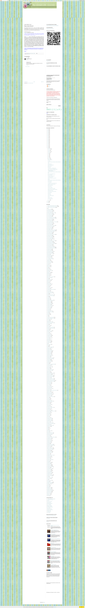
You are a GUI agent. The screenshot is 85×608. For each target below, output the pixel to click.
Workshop (48, 495)
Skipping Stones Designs (50, 444)
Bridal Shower (49, 280)
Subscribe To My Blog (49, 459)
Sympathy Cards (49, 462)
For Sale (48, 332)
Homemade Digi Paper (50, 358)
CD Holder (48, 297)
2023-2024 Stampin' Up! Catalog (51, 243)
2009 (48, 146)
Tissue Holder (49, 478)
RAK (47, 427)
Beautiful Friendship (49, 270)
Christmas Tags (49, 307)
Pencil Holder (48, 417)
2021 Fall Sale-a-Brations (50, 231)
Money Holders (49, 387)
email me (27, 36)
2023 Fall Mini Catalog (50, 241)
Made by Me (48, 371)
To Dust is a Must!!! (50, 187)
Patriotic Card (48, 414)
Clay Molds (48, 309)
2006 (48, 202)
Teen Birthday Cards (49, 468)
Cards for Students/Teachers (50, 294)
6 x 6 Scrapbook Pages (50, 258)
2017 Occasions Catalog (50, 214)
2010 (48, 145)
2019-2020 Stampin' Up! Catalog (51, 225)
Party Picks (48, 413)
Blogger (44, 602)
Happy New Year (49, 354)
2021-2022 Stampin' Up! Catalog (51, 234)
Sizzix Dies (48, 443)
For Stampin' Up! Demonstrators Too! (52, 183)
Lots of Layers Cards (49, 370)
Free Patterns (48, 333)
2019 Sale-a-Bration (49, 224)
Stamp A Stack (49, 450)
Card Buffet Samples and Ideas (51, 289)
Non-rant (48, 397)
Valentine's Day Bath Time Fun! (51, 184)
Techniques (48, 467)
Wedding (48, 486)
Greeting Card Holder (49, 350)
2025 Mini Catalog (49, 249)
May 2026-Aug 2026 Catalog (50, 381)
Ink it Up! (48, 500)
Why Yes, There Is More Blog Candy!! (55, 560)
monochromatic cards (49, 388)
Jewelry (48, 363)
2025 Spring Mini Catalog (50, 251)
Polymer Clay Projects (49, 422)
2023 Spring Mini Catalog (50, 242)
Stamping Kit (48, 454)
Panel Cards (48, 409)
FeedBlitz (50, 79)
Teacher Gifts (48, 463)
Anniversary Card (49, 261)
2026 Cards (48, 254)
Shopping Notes (49, 442)
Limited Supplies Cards (50, 369)
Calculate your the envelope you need (51, 515)
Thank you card (49, 469)
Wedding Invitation (49, 489)
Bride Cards (48, 281)
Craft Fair (48, 313)
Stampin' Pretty (49, 510)
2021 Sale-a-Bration (49, 233)
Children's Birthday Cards (50, 300)
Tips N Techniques (49, 477)
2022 (48, 133)
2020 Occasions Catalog (50, 226)
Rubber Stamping (49, 434)
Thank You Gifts (49, 471)
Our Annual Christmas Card (50, 407)
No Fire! (49, 196)
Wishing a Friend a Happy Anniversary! (52, 189)
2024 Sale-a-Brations (49, 245)
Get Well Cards (49, 341)
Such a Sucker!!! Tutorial (51, 195)
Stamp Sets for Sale (49, 452)
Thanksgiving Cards (49, 472)
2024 (48, 131)
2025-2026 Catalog (49, 252)
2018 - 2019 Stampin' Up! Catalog (51, 218)
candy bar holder (49, 287)
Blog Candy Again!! (53, 534)
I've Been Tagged (49, 360)
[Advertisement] (42, 17)
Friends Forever (50, 186)
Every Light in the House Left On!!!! (52, 191)
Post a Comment (27, 66)
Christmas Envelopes (49, 303)
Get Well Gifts (48, 342)
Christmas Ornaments (49, 305)
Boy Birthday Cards (49, 279)
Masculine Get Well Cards (50, 376)
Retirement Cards (49, 430)
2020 (48, 135)
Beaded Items (48, 269)
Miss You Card (49, 385)
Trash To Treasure (49, 480)
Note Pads (48, 399)
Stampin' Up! (48, 453)
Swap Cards (48, 460)
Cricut (48, 316)
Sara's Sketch (49, 194)
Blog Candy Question (53, 547)
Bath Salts (48, 268)
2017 (48, 138)
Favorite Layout (49, 331)
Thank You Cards (49, 470)
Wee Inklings (48, 512)
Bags (47, 267)
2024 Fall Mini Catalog (50, 244)
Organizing (48, 405)
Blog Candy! (52, 543)
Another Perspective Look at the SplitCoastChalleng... (51, 170)
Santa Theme (48, 436)
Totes (47, 479)
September (49, 151)
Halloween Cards (49, 351)
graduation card (49, 349)
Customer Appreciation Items (50, 318)
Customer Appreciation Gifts (50, 317)
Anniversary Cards (49, 262)
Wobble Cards (49, 494)
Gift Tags (48, 345)
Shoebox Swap (49, 441)
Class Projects (49, 308)
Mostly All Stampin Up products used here (52, 390)
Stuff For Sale (48, 458)
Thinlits (48, 476)
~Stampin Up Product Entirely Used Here (52, 205)
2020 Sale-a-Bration (49, 227)
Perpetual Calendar (49, 418)
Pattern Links (48, 415)
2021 (48, 134)
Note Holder (48, 398)
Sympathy (48, 461)
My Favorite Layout (49, 394)
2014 (48, 141)
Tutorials (48, 481)
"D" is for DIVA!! (49, 182)
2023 (48, 132)
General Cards (49, 340)
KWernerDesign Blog (49, 503)
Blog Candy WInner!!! (50, 185)
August (49, 152)
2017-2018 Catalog (49, 216)
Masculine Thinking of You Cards (51, 380)
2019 (48, 136)
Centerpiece (48, 298)
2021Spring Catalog (49, 235)
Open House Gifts (49, 404)
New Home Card (49, 395)
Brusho (48, 282)
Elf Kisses (48, 326)
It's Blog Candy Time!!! (50, 190)
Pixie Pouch (49, 193)
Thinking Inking (49, 511)
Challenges (48, 299)
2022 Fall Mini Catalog (50, 236)
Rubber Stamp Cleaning (50, 433)
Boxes (48, 278)
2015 (48, 140)
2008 (48, 147)
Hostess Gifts (48, 359)
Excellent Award (50, 181)
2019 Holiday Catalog (49, 222)
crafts (47, 315)
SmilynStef (25, 32)
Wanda (49, 86)
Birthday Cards (49, 272)
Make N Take (48, 372)
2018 (48, 137)
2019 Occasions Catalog (50, 223)
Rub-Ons (48, 431)
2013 (48, 142)
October (49, 150)
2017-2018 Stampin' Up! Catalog (51, 217)
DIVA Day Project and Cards (50, 322)
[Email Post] (36, 53)
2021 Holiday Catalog (49, 232)
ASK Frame (48, 263)
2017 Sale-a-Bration (49, 215)
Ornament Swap (49, 406)
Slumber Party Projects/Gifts (50, 445)
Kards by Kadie (49, 502)
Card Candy (48, 290)
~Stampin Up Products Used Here (51, 207)
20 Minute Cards (49, 209)
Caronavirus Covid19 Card (50, 295)
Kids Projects (48, 368)
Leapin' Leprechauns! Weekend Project (52, 169)
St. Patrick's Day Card (49, 449)
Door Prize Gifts (49, 323)
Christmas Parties (49, 306)
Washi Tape (48, 485)
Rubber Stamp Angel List (50, 432)
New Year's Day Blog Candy (50, 396)
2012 (48, 143)
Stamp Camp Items (49, 451)
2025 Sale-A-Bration (49, 250)
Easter (48, 324)
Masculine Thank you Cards (50, 379)
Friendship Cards (49, 335)
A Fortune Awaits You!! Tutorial (51, 188)
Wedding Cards (49, 487)
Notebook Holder (49, 400)
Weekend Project (49, 491)
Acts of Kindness (50, 192)
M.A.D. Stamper (49, 504)
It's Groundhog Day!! (50, 198)
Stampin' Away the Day (50, 509)
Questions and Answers (50, 425)
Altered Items (48, 260)
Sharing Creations (49, 440)
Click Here (48, 518)
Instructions (48, 362)
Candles (48, 286)
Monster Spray (49, 389)
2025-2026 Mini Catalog (50, 253)
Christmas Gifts (49, 304)
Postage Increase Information (50, 423)
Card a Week (48, 288)
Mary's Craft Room (49, 505)
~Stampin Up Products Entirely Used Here (52, 206)
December (49, 148)
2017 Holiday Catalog (49, 213)
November (49, 149)
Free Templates (49, 334)
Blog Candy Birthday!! (53, 551)
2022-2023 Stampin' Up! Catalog (51, 240)
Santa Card (48, 435)
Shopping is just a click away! (50, 28)
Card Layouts (48, 291)
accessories (48, 259)
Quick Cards (48, 426)
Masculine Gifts (49, 377)
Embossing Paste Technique (50, 327)
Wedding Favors (49, 488)
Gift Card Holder (49, 344)
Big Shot (48, 271)
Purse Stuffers (49, 424)
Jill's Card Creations (49, 501)
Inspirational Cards (49, 361)
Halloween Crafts (49, 352)
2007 (48, 201)
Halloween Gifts (49, 353)
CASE (48, 296)
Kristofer (49, 85)
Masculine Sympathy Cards (50, 378)
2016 (48, 139)
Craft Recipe (48, 314)
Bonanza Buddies (49, 277)
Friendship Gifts (49, 336)
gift (47, 343)
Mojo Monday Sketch (49, 386)
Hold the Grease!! (50, 197)
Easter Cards (48, 325)
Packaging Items (49, 408)
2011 (48, 144)
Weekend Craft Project (50, 490)
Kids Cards (48, 367)
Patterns (48, 416)
